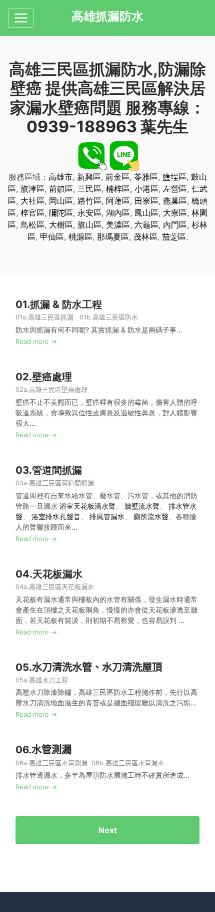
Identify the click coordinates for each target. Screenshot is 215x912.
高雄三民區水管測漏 (58, 763)
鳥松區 (32, 225)
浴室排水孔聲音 (56, 516)
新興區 (89, 177)
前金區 (118, 177)
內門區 (175, 225)
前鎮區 (61, 189)
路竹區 (90, 201)
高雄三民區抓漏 (51, 317)
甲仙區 (52, 237)
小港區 (146, 189)
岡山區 (61, 201)
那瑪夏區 (113, 237)
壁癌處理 (52, 376)
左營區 (175, 189)
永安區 (90, 213)
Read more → (36, 341)
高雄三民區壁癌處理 (58, 389)
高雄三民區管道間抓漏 (62, 483)
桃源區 (80, 237)
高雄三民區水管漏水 (135, 763)
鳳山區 (146, 213)
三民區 (90, 189)
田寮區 (146, 201)
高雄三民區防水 (115, 317)
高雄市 (60, 177)
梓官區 (32, 213)
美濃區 (118, 225)
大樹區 (61, 225)
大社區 (32, 201)
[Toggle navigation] (21, 18)
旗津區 (32, 189)
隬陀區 (61, 213)
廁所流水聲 (151, 516)
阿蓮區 (118, 201)
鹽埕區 (174, 177)
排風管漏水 (107, 516)
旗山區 (90, 225)
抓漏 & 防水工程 (66, 304)
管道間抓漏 (57, 470)
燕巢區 (175, 201)
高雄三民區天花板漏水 (61, 587)
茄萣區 (174, 237)
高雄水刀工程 (48, 680)
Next (107, 830)
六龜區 (146, 225)
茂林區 (146, 237)
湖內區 (118, 213)
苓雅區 (146, 177)
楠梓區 (118, 189)
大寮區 (175, 213)
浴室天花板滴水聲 (88, 506)
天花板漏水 (57, 574)
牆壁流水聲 (142, 506)
